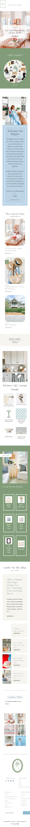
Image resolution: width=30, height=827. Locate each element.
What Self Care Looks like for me (19, 676)
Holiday (7, 800)
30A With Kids (10, 325)
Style (16, 570)
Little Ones (24, 800)
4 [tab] (19, 45)
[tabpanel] (15, 29)
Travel (7, 247)
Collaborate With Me (24, 787)
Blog (20, 780)
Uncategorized (15, 27)
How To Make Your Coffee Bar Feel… (19, 645)
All (13, 570)
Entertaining (8, 807)
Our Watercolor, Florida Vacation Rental (13, 250)
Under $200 (24, 805)
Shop (20, 783)
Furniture (23, 803)
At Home (23, 794)
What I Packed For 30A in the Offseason (14, 288)
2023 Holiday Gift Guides (11, 796)
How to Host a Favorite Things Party (19, 661)
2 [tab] (13, 45)
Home (6, 794)
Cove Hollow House (10, 798)
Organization (8, 803)
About (20, 785)
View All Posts (14, 216)
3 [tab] (16, 45)
